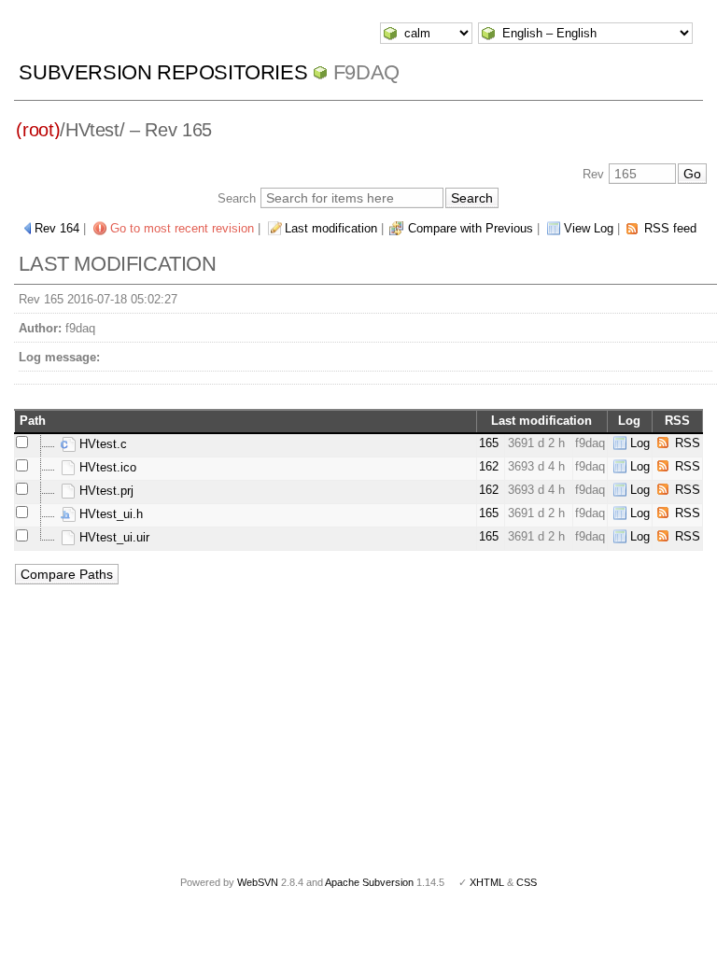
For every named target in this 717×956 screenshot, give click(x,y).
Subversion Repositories (163, 72)
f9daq (366, 72)
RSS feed (670, 228)
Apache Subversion (369, 882)
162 (489, 466)
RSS (687, 443)
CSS (526, 882)
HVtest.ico (106, 467)
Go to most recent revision (182, 228)
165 (489, 443)
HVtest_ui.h (109, 514)
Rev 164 (57, 228)
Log (640, 443)
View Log (588, 228)
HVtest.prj (105, 491)
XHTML (487, 882)
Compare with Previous (470, 228)
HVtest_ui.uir (112, 537)
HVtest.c (101, 444)
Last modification (331, 228)
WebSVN (257, 882)
